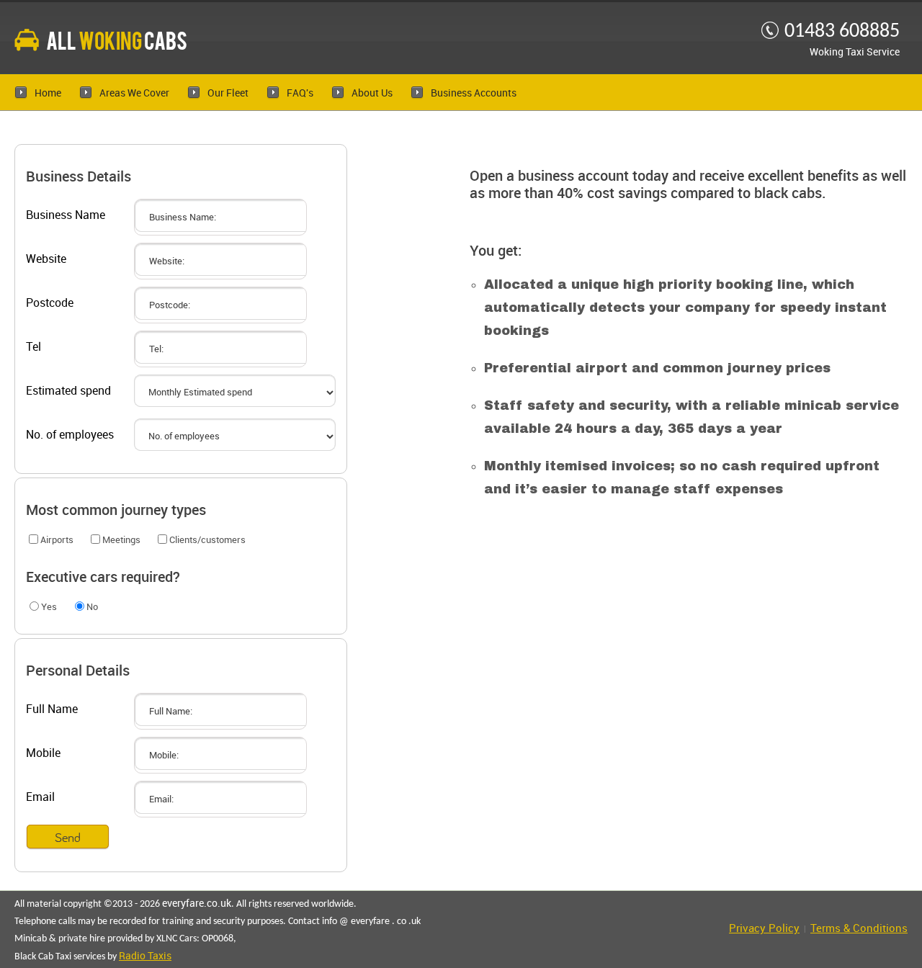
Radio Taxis (145, 956)
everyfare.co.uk (196, 903)
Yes (49, 607)
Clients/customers (207, 540)
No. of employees (70, 435)
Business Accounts (473, 93)
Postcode (49, 303)
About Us (372, 93)
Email (40, 798)
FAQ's (300, 93)
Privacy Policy (764, 929)
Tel (33, 347)
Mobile (43, 754)
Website (46, 260)
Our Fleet (228, 93)
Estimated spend (68, 391)
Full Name (52, 710)
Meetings (121, 540)
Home (48, 93)
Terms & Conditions (859, 929)
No (92, 607)
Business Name (65, 216)
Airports (56, 540)
